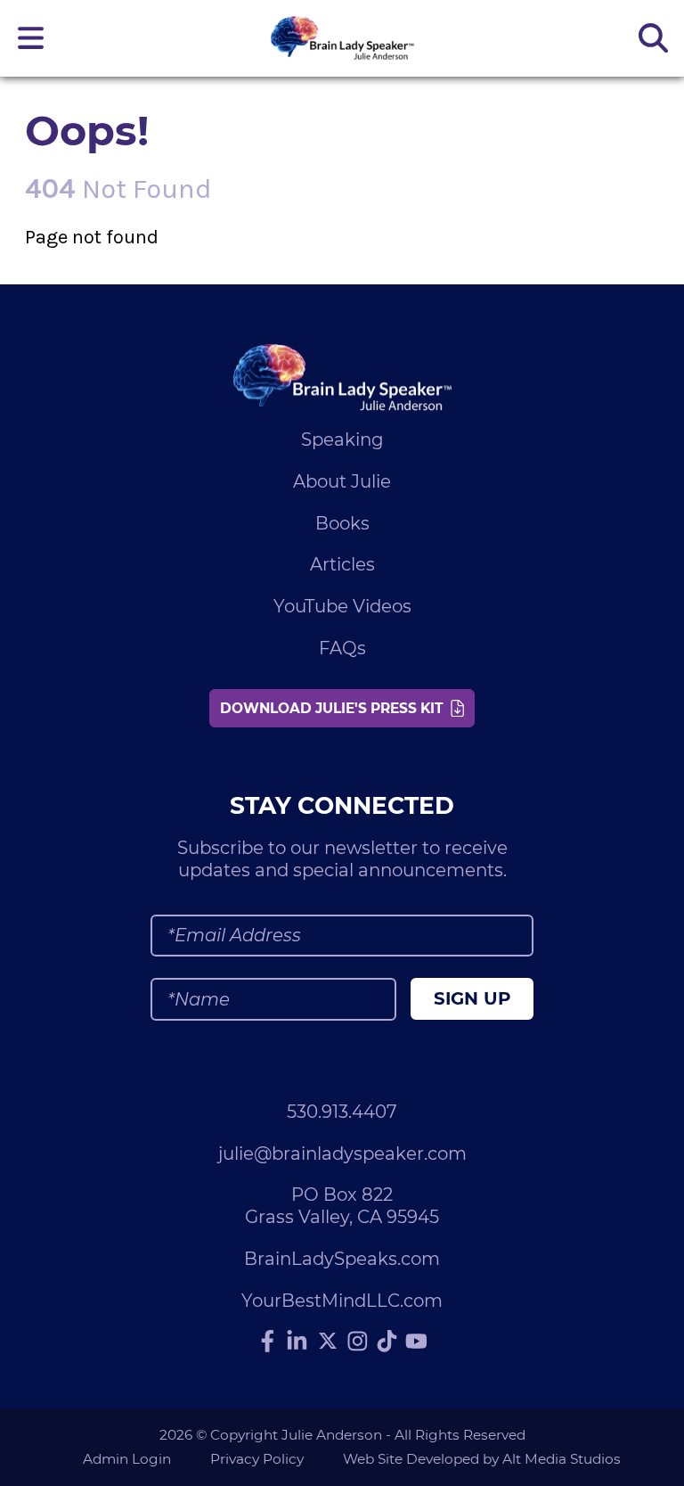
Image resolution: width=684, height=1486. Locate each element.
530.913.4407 (342, 1111)
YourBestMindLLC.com (342, 1300)
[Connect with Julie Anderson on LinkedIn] (297, 1341)
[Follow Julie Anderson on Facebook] (268, 1341)
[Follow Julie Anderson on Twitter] (328, 1341)
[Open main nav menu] (31, 38)
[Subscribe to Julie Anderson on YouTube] (417, 1341)
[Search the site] (652, 38)
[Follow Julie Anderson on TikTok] (387, 1341)
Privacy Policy (257, 1458)
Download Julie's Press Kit (335, 708)
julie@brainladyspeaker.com (342, 1153)
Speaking (342, 439)
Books (342, 523)
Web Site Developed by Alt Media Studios (482, 1458)
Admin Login (127, 1458)
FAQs (342, 648)
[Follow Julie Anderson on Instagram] (358, 1341)
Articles (342, 564)
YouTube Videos (342, 606)
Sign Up (472, 998)
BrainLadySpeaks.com (342, 1258)
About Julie (342, 481)
